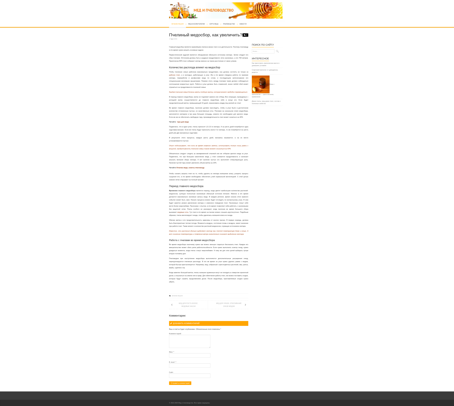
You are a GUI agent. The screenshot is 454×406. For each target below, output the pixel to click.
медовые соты (183, 212)
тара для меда (182, 122)
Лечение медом (177, 24)
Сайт (171, 372)
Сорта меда (213, 24)
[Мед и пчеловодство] (226, 10)
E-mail (172, 362)
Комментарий (175, 334)
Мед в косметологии (196, 24)
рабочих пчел (174, 75)
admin (175, 39)
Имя (171, 352)
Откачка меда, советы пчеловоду (190, 168)
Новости (243, 24)
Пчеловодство (229, 24)
